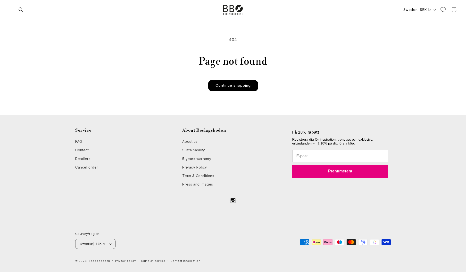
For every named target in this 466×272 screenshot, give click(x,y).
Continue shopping (233, 85)
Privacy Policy (194, 167)
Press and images (197, 184)
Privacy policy (125, 261)
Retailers (82, 159)
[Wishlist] (443, 9)
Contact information (185, 261)
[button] (10, 9)
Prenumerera (340, 171)
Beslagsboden (99, 261)
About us (190, 141)
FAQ (78, 141)
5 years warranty (196, 159)
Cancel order (86, 167)
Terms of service (153, 261)
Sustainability (193, 150)
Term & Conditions (198, 176)
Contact (82, 150)
